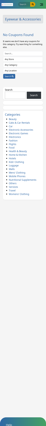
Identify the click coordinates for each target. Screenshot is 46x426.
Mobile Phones (17, 176)
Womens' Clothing (19, 194)
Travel (12, 190)
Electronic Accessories (21, 129)
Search (8, 76)
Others (12, 183)
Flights (12, 144)
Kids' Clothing (16, 162)
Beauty (13, 119)
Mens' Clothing (17, 172)
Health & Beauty (18, 151)
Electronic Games (18, 133)
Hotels (12, 158)
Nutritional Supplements (22, 179)
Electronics (15, 137)
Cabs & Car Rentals (19, 122)
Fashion (13, 140)
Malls (12, 169)
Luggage (14, 165)
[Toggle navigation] (42, 4)
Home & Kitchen (18, 154)
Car (11, 126)
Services (13, 187)
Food (11, 147)
